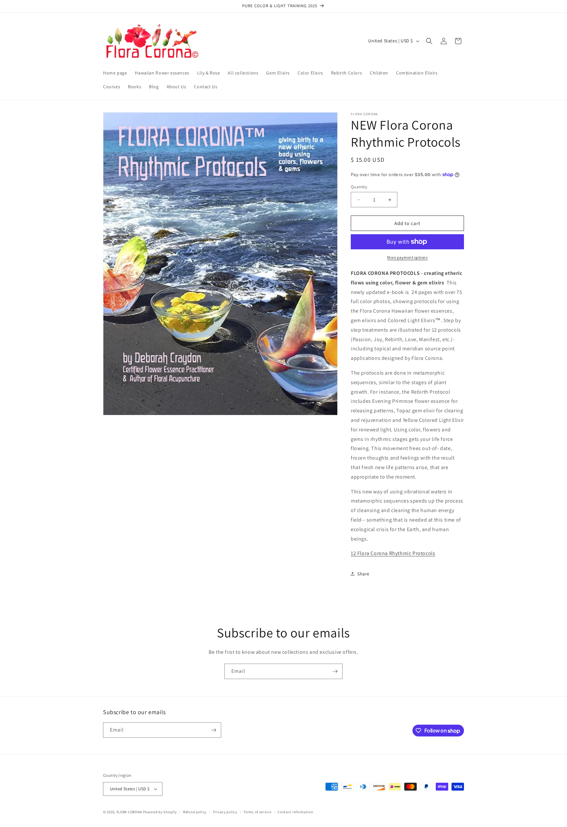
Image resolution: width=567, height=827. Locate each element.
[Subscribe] (335, 671)
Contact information (295, 812)
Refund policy (194, 812)
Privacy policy (225, 812)
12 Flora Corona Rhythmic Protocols (393, 553)
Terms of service (257, 812)
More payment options (407, 257)
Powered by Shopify (160, 812)
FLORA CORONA (129, 812)
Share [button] (363, 574)
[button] (429, 41)
